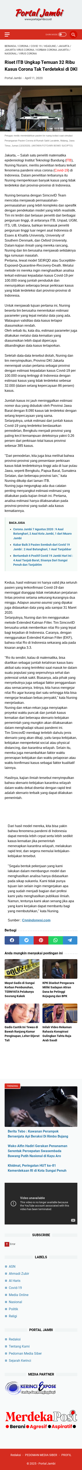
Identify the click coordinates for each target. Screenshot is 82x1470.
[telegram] (70, 940)
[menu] (10, 34)
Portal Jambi (46, 1463)
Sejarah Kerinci (20, 1361)
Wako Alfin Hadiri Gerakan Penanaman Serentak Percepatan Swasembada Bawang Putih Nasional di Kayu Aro (37, 1151)
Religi (13, 1316)
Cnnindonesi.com (36, 920)
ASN (12, 1266)
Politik (13, 1309)
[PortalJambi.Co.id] (41, 15)
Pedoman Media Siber (25, 1353)
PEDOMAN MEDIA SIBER (41, 1455)
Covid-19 (15, 1288)
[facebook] (12, 940)
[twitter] (26, 940)
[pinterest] (41, 940)
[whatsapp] (55, 940)
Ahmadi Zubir (19, 1274)
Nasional (15, 1302)
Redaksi (15, 1339)
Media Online (18, 1295)
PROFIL (66, 1455)
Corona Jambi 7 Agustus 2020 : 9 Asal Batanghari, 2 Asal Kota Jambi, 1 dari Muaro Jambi (42, 534)
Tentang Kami (19, 1346)
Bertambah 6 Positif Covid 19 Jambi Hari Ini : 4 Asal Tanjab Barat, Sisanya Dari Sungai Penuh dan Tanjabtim (43, 560)
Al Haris (14, 1281)
